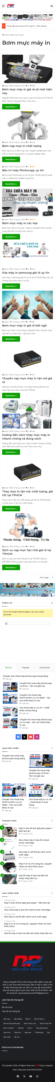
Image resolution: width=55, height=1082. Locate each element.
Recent (8, 667)
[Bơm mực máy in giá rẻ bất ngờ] (27, 305)
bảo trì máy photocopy (11, 1023)
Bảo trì (28, 1019)
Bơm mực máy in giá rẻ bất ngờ (24, 325)
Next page (44, 577)
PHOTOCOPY (36, 1070)
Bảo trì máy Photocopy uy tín (23, 170)
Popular (25, 667)
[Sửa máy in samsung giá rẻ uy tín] (27, 253)
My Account (7, 1007)
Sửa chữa (7, 1037)
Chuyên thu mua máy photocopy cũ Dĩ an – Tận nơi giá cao (39, 773)
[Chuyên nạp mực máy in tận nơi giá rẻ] (27, 358)
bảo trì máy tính (45, 1023)
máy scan (7, 1032)
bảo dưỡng (18, 1019)
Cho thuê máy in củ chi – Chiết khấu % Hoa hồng (40, 802)
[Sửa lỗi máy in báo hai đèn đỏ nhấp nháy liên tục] (9, 879)
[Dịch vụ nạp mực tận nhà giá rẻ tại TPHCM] (27, 528)
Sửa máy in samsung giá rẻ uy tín (25, 272)
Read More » (11, 107)
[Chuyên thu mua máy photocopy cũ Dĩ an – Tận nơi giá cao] (10, 687)
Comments (45, 667)
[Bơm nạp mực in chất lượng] (27, 125)
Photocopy (39, 1032)
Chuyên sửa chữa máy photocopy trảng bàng (25, 676)
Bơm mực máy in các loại (19, 223)
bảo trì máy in (39, 1019)
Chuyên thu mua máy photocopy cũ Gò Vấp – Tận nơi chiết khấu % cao (35, 722)
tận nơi (16, 1037)
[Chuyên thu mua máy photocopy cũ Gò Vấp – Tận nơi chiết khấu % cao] (10, 723)
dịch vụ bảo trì (8, 1028)
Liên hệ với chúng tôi (11, 1011)
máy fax (21, 1028)
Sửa (48, 1032)
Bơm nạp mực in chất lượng (21, 146)
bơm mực (6, 1019)
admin (6, 86)
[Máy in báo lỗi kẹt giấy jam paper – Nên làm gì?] (9, 832)
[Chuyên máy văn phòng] (11, 6)
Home (6, 35)
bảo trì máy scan (30, 1023)
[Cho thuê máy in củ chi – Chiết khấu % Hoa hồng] (10, 711)
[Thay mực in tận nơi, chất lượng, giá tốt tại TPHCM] (27, 471)
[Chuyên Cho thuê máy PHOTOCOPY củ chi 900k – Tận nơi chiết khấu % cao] (10, 699)
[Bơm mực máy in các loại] (27, 202)
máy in (29, 1028)
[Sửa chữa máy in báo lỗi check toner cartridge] (9, 844)
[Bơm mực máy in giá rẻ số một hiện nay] (27, 69)
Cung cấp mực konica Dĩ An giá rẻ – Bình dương (26, 26)
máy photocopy (42, 1028)
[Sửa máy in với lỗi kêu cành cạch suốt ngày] (9, 856)
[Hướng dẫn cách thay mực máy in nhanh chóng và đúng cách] (27, 414)
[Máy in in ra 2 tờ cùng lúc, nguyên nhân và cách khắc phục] (9, 867)
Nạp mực (28, 1032)
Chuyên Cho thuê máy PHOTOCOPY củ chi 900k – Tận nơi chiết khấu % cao (34, 698)
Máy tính (17, 1032)
